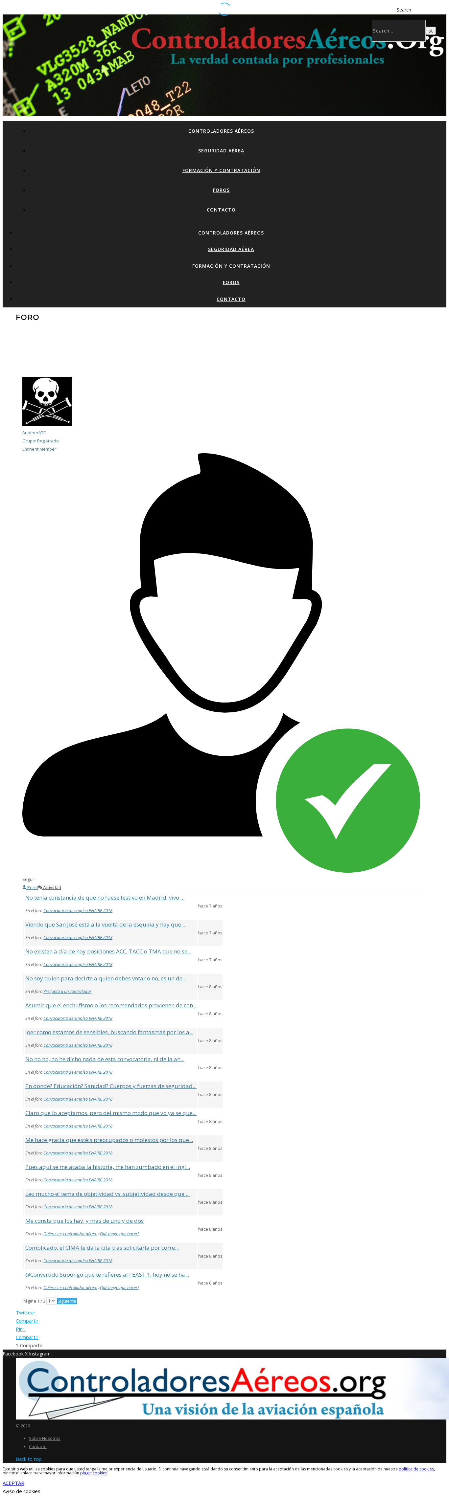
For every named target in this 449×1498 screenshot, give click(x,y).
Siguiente (67, 1301)
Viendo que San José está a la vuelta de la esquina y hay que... (105, 924)
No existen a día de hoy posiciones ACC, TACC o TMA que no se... (108, 951)
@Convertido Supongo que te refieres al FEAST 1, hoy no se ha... (107, 1274)
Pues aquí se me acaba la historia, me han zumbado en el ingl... (107, 1167)
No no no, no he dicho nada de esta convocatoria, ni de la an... (104, 1059)
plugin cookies (93, 1473)
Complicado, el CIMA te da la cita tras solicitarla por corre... (102, 1247)
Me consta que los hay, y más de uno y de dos (84, 1220)
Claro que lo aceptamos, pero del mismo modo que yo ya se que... (111, 1113)
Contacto (221, 210)
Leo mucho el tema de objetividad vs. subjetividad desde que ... (107, 1193)
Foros (221, 190)
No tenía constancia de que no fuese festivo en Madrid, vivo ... (104, 897)
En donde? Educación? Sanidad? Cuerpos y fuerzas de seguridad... (111, 1086)
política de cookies (416, 1469)
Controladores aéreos (221, 131)
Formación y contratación (221, 170)
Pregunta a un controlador (67, 991)
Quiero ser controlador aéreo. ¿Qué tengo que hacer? (91, 1234)
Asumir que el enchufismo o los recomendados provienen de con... (111, 1005)
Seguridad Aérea (221, 150)
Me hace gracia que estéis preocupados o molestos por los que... (109, 1140)
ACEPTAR (13, 1483)
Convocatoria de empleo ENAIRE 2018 (77, 910)
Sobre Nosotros (44, 1438)
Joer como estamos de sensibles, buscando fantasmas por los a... (109, 1032)
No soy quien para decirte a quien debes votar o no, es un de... (105, 978)
